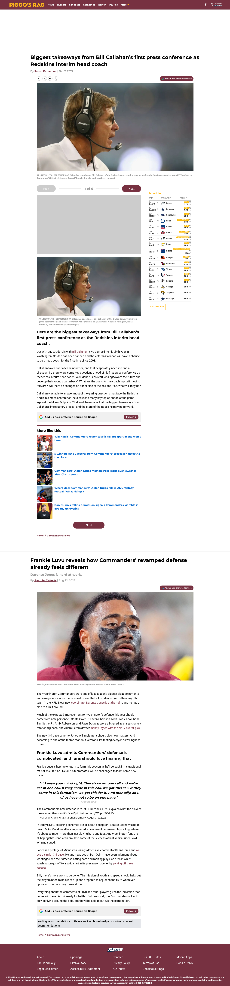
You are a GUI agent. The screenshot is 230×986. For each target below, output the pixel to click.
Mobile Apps (184, 957)
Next (132, 188)
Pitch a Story (78, 963)
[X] (212, 4)
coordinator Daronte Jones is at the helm (96, 702)
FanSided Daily (46, 963)
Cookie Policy (184, 963)
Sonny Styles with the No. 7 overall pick (115, 728)
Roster (102, 4)
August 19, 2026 (96, 817)
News (51, 4)
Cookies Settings (153, 968)
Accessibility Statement (85, 968)
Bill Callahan (80, 351)
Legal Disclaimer (47, 968)
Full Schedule (157, 307)
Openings (76, 957)
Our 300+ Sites (152, 957)
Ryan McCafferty (45, 580)
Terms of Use (151, 963)
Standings (89, 4)
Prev (46, 188)
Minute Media (20, 977)
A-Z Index (119, 968)
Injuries (113, 4)
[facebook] (205, 4)
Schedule (74, 4)
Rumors (61, 4)
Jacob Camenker (45, 71)
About (40, 957)
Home (40, 535)
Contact (118, 957)
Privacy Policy (121, 963)
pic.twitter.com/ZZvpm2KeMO (94, 813)
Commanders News (58, 535)
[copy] (56, 78)
